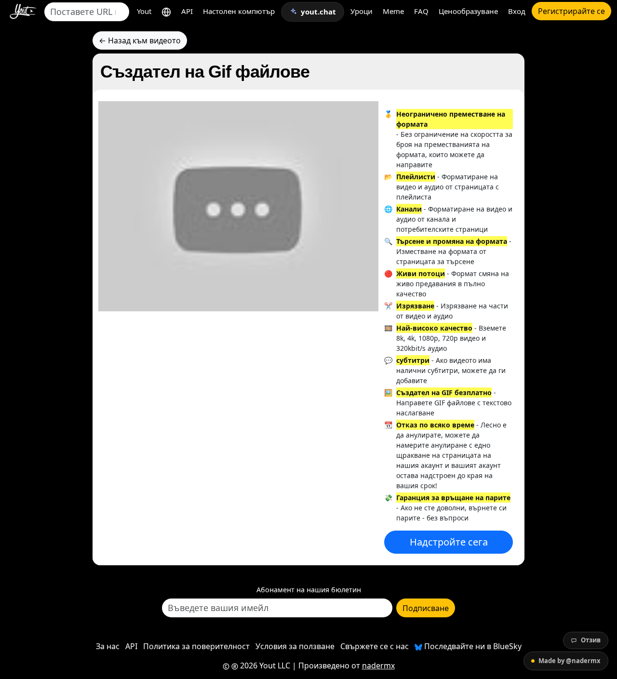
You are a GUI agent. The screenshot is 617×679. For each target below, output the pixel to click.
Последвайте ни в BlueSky (472, 646)
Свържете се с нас (374, 646)
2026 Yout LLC (264, 665)
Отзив (591, 640)
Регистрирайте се (571, 11)
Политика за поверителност (196, 646)
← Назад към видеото (140, 40)
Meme (393, 11)
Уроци (361, 11)
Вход (516, 11)
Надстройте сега (449, 541)
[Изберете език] (166, 11)
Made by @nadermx (569, 660)
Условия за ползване (295, 646)
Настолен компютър (239, 11)
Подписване (425, 608)
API (187, 11)
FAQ (421, 11)
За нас (108, 646)
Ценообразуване (468, 11)
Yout (144, 11)
